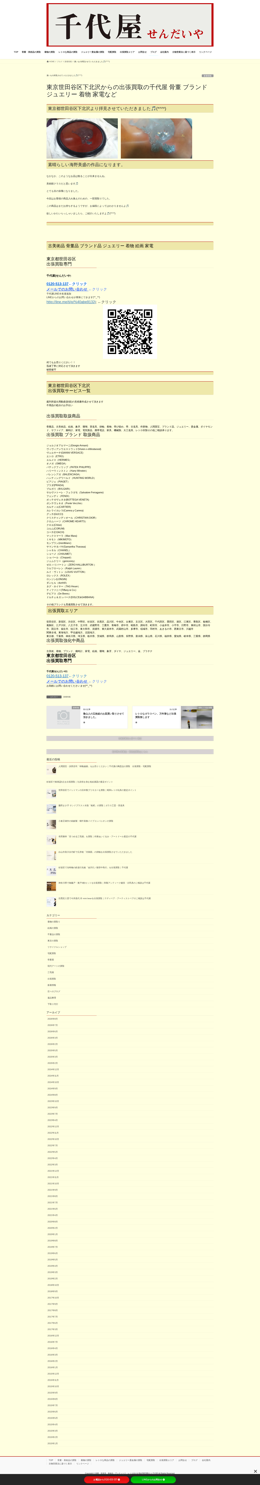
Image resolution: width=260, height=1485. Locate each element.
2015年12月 (53, 1374)
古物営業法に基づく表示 (60, 1463)
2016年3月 (53, 1355)
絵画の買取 (53, 928)
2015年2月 (53, 1437)
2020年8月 (53, 1221)
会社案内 (206, 1460)
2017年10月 (53, 1297)
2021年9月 (53, 1190)
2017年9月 (53, 1304)
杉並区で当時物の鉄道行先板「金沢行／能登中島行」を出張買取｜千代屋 (93, 867)
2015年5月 (53, 1418)
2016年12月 (53, 1335)
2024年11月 (53, 1076)
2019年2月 (53, 1278)
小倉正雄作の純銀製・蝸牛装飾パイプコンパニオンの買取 (86, 821)
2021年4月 (53, 1215)
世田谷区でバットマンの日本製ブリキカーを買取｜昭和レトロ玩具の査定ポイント (97, 790)
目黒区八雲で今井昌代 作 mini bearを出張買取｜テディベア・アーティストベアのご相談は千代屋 (105, 898)
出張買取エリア (166, 1460)
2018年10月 (53, 1285)
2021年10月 (53, 1183)
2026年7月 (53, 1025)
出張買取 (52, 979)
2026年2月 (53, 1044)
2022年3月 (53, 1164)
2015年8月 (53, 1399)
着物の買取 (86, 1460)
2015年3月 (53, 1431)
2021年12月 (53, 1171)
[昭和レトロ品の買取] (196, 717)
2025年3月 (53, 1057)
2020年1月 (53, 1234)
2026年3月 (53, 1038)
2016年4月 (53, 1348)
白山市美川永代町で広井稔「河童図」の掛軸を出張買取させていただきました (95, 852)
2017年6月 (53, 1323)
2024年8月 (53, 1095)
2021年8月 (53, 1196)
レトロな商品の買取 (105, 1460)
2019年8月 (53, 1240)
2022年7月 (53, 1145)
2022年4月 (53, 1158)
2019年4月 (53, 1266)
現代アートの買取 (56, 966)
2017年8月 (53, 1310)
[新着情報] (63, 716)
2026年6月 (53, 1031)
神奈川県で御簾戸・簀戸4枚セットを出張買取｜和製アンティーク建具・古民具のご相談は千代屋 (104, 883)
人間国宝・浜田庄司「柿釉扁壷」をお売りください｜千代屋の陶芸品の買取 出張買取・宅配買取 (106, 766)
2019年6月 (53, 1253)
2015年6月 (53, 1411)
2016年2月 (53, 1361)
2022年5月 (53, 1152)
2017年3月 (53, 1329)
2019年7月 (53, 1247)
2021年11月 (53, 1177)
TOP (51, 1460)
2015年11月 (53, 1380)
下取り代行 (53, 1004)
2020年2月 (53, 1228)
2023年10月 (53, 1101)
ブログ (194, 1460)
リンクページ (82, 1463)
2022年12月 (53, 1126)
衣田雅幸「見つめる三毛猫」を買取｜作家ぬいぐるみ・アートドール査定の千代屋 (97, 836)
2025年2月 (53, 1063)
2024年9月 (53, 1088)
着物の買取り (54, 921)
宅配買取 (52, 953)
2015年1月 (53, 1443)
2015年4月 (53, 1424)
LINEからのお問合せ (152, 1479)
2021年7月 (53, 1202)
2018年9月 (53, 1291)
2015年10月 (53, 1386)
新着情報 (67, 697)
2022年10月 (53, 1139)
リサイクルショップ (57, 947)
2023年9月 (53, 1107)
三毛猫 (51, 972)
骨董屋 (51, 959)
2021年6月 (53, 1209)
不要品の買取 (54, 934)
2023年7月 (53, 1114)
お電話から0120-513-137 (105, 1479)
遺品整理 (52, 998)
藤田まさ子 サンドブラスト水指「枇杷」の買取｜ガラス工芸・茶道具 (91, 805)
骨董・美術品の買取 (66, 1460)
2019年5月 (53, 1259)
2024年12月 (53, 1069)
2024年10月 (53, 1082)
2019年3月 (53, 1272)
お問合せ (182, 1460)
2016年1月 (53, 1367)
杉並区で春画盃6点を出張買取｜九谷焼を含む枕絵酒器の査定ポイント (79, 782)
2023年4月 (53, 1120)
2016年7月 (53, 1342)
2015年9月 (53, 1392)
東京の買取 (53, 940)
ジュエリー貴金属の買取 (130, 1460)
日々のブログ (54, 991)
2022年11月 (53, 1133)
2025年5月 (53, 1050)
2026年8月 (53, 1019)
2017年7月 (53, 1316)
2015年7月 (53, 1405)
